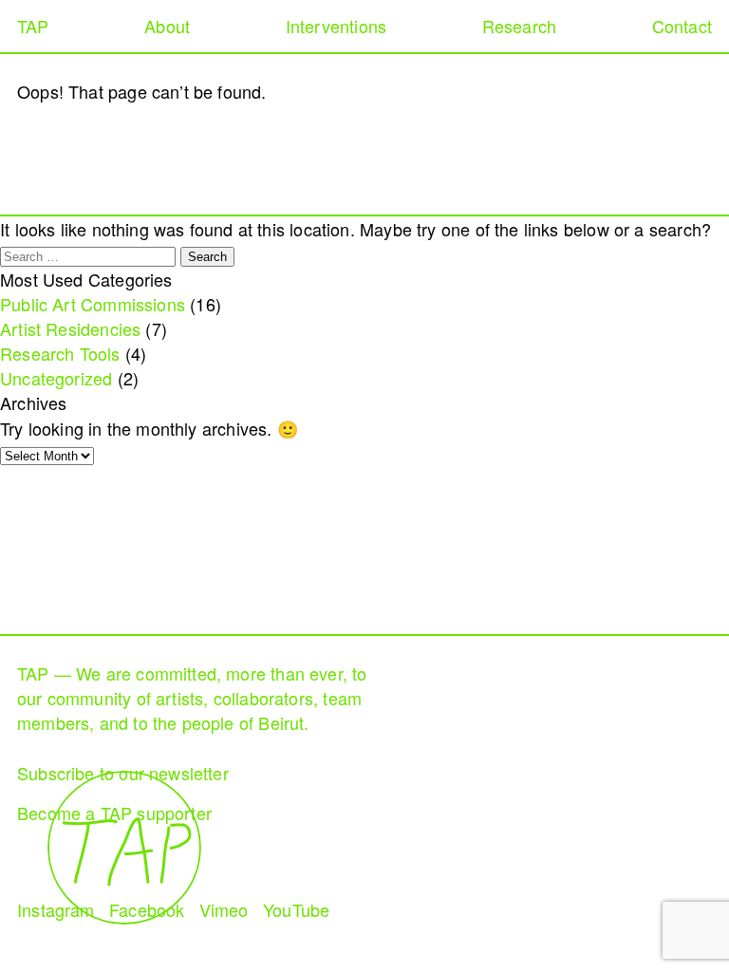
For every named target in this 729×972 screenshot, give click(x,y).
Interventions (336, 25)
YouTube (296, 909)
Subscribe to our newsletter (123, 772)
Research (519, 25)
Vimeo (224, 909)
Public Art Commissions (92, 303)
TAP (33, 25)
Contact (682, 25)
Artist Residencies (70, 328)
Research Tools (60, 353)
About (167, 25)
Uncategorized (56, 377)
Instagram (56, 909)
